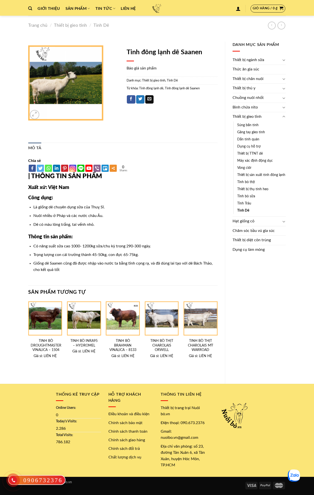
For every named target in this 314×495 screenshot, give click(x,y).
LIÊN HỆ (50, 356)
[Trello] (105, 168)
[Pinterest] (64, 168)
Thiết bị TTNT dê (250, 153)
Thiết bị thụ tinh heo (252, 189)
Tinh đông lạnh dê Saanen (182, 88)
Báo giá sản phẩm (142, 68)
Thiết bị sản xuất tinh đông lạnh (261, 175)
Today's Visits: (66, 421)
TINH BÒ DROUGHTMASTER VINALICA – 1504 (46, 345)
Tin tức (103, 9)
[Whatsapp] (48, 168)
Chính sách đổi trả (124, 449)
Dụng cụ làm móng (249, 250)
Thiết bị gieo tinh (70, 25)
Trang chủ (37, 25)
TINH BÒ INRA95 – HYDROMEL (84, 343)
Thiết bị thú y (244, 88)
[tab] (34, 148)
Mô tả (34, 148)
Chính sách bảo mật (125, 423)
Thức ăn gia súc (246, 69)
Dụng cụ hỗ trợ (249, 146)
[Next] (217, 338)
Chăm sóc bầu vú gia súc (254, 231)
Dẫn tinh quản (248, 139)
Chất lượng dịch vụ (124, 457)
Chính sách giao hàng (126, 440)
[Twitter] (40, 168)
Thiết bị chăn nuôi (248, 79)
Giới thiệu (49, 9)
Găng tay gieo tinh (251, 132)
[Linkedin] (56, 168)
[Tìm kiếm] (30, 8)
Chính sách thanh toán (127, 431)
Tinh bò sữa (246, 196)
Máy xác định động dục (255, 160)
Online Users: (66, 408)
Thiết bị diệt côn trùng (252, 240)
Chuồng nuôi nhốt (248, 98)
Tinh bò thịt (246, 182)
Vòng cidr (244, 168)
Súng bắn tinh (248, 125)
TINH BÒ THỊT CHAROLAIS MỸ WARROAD (200, 345)
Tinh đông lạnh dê (151, 88)
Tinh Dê (101, 25)
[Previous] (28, 338)
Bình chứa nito (245, 107)
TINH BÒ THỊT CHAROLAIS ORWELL (161, 345)
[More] (113, 168)
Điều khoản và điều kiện (128, 414)
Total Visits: (64, 435)
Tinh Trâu (244, 203)
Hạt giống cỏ (243, 221)
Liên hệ (128, 9)
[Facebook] (32, 168)
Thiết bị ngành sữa (248, 60)
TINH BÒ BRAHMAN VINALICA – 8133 (122, 345)
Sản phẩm (76, 9)
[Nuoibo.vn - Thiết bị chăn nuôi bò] (157, 8)
